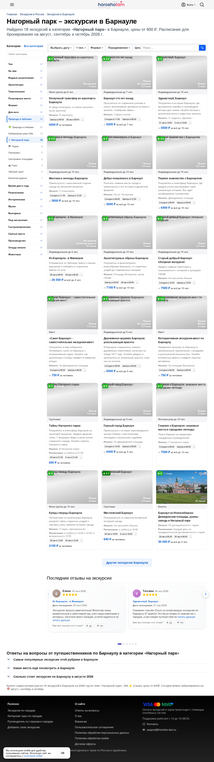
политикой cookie (33, 755)
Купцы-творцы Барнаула (65, 513)
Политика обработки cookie (92, 738)
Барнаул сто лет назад (118, 98)
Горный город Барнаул (119, 425)
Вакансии (81, 721)
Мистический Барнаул (118, 513)
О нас (78, 715)
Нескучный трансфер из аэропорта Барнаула (72, 100)
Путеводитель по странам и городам (30, 721)
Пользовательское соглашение (94, 727)
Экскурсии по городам (21, 710)
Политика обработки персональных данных (102, 732)
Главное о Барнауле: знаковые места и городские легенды (178, 427)
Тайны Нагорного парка (64, 425)
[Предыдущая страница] (48, 594)
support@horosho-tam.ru (161, 729)
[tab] (118, 644)
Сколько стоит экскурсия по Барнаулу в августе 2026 (53, 676)
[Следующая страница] (205, 594)
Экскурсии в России (32, 14)
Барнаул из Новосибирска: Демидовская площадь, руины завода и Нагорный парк (178, 516)
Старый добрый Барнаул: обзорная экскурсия (175, 260)
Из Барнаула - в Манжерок (66, 258)
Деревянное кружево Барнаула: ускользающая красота (124, 340)
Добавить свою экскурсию (24, 727)
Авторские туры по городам (25, 715)
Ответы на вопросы (87, 710)
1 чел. (80, 48)
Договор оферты (85, 743)
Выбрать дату (59, 48)
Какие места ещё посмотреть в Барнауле (44, 668)
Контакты (152, 724)
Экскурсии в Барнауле (61, 14)
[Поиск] (201, 5)
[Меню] (12, 5)
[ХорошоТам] (111, 5)
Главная (12, 14)
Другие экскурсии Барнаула (127, 562)
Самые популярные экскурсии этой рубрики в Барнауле (55, 659)
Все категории (33, 46)
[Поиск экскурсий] (202, 48)
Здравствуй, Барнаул (172, 98)
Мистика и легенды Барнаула (68, 178)
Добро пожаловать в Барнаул (123, 178)
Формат (96, 48)
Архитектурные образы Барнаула (126, 258)
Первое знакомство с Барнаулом (180, 178)
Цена (138, 48)
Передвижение (118, 48)
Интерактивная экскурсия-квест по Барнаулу (181, 340)
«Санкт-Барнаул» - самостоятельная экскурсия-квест (71, 340)
